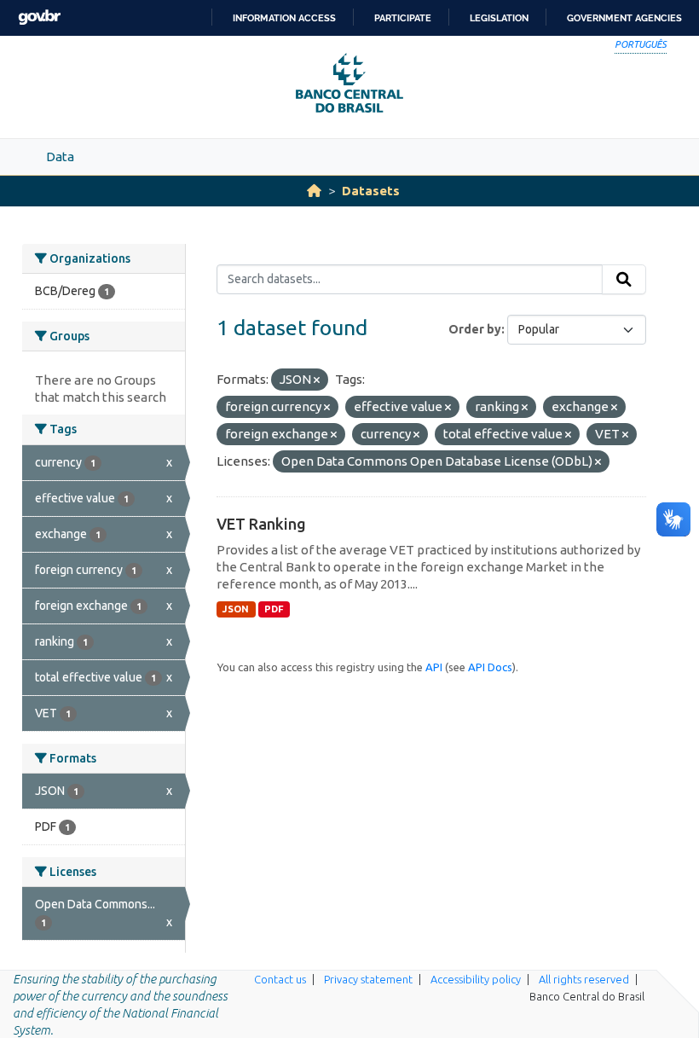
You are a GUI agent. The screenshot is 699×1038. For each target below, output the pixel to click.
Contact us (280, 979)
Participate (402, 18)
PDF (274, 609)
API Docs (490, 667)
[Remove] (317, 380)
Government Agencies (624, 18)
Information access (284, 18)
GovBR (39, 17)
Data (60, 156)
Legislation (499, 18)
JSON (235, 609)
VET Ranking (261, 523)
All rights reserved (584, 979)
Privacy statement (368, 979)
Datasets (371, 190)
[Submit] (624, 279)
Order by (474, 329)
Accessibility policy (475, 979)
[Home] (314, 190)
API (433, 667)
